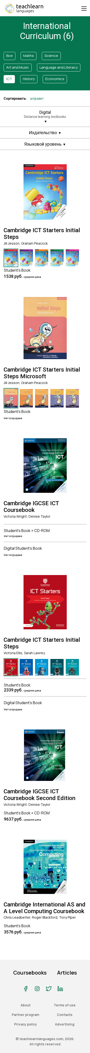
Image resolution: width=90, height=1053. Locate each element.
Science (51, 55)
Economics (54, 78)
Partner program (25, 1014)
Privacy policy (25, 1024)
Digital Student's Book (23, 548)
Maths (28, 55)
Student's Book (17, 270)
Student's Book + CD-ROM (27, 530)
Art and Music (17, 67)
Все (9, 55)
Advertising (64, 1024)
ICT (9, 78)
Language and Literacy (59, 67)
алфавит (37, 98)
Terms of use (65, 1005)
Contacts (64, 1014)
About (25, 1005)
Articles (67, 972)
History (29, 78)
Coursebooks (30, 972)
